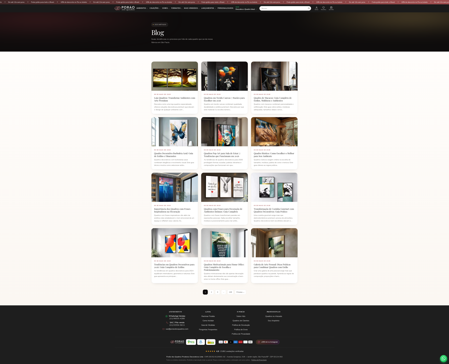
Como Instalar (208, 320)
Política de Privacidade (241, 334)
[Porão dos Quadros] (124, 8)
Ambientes (141, 8)
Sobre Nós (241, 316)
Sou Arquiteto (273, 320)
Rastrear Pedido (208, 316)
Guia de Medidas (208, 325)
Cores (165, 8)
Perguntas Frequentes (208, 329)
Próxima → (240, 292)
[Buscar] (309, 8)
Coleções (154, 8)
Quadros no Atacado (273, 316)
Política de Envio (241, 329)
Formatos (176, 8)
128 (230, 292)
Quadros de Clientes (241, 320)
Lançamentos (207, 8)
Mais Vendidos (191, 8)
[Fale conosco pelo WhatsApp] (443, 358)
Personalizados (225, 8)
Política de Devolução (241, 325)
